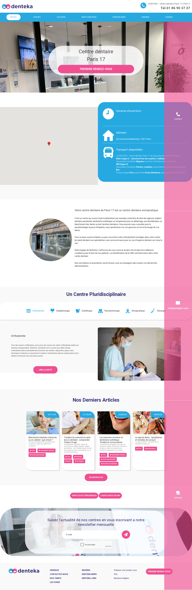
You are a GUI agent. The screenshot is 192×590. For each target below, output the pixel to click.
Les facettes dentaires (110, 463)
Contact (178, 119)
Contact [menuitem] (169, 17)
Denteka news (89, 574)
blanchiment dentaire (47, 450)
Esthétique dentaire (38, 455)
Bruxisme (79, 456)
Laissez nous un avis (110, 495)
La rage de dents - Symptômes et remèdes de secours (148, 438)
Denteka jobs (89, 578)
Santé (69, 461)
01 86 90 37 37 (178, 8)
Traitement (80, 461)
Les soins (55, 582)
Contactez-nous (59, 574)
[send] (126, 534)
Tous (33, 450)
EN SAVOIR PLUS (96, 477)
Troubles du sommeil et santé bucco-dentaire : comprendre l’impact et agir (77, 439)
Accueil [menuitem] (13, 17)
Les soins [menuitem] (61, 17)
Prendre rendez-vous (96, 69)
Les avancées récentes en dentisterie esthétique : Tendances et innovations (111, 439)
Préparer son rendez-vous (125, 570)
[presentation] (35, 311)
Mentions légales (121, 578)
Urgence (178, 498)
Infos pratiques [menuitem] (89, 17)
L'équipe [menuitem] (37, 17)
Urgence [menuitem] (145, 17)
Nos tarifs (55, 578)
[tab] (35, 311)
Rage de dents (151, 448)
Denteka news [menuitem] (118, 17)
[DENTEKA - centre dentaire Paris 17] (17, 6)
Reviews (86, 570)
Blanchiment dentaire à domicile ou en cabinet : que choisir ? (43, 438)
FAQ (115, 574)
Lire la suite (45, 370)
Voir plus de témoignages (84, 495)
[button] (49, 144)
